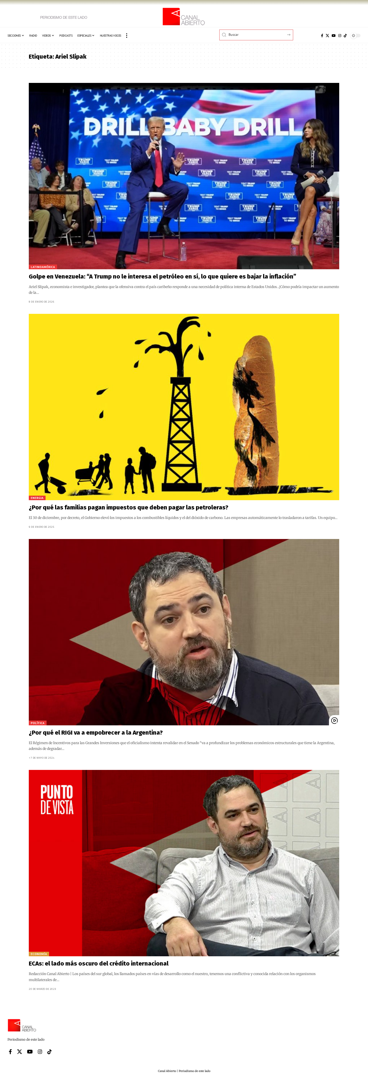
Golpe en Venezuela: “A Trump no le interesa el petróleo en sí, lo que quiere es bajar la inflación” (162, 276)
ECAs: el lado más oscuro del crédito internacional (98, 963)
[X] (327, 36)
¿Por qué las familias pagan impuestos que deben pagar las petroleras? (128, 507)
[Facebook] (322, 36)
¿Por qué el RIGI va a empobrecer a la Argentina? (96, 732)
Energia (37, 498)
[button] (127, 36)
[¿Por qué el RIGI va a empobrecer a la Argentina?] (184, 632)
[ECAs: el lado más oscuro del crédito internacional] (184, 863)
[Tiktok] (345, 36)
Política (38, 723)
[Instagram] (339, 36)
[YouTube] (333, 36)
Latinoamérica (43, 267)
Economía (39, 954)
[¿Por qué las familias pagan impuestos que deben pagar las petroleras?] (184, 407)
